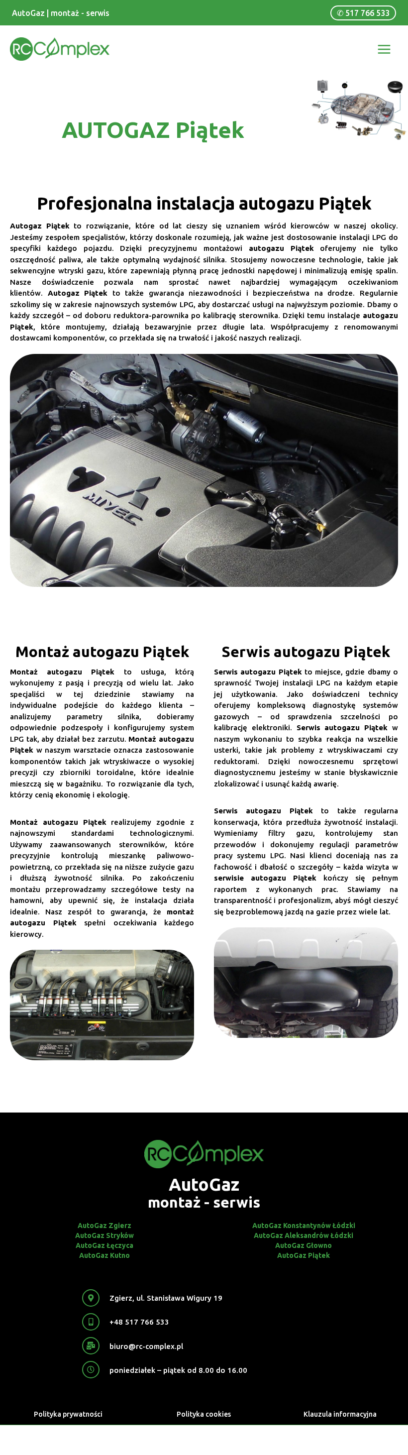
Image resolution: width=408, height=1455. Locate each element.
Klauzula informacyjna (340, 1414)
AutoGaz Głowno (303, 1245)
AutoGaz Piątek (303, 1255)
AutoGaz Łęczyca (104, 1245)
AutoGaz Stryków (104, 1235)
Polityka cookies (204, 1414)
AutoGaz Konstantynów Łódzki (303, 1226)
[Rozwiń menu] (384, 49)
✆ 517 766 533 (363, 12)
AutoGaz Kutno (104, 1255)
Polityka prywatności (68, 1414)
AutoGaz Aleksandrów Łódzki (303, 1235)
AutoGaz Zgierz (104, 1226)
